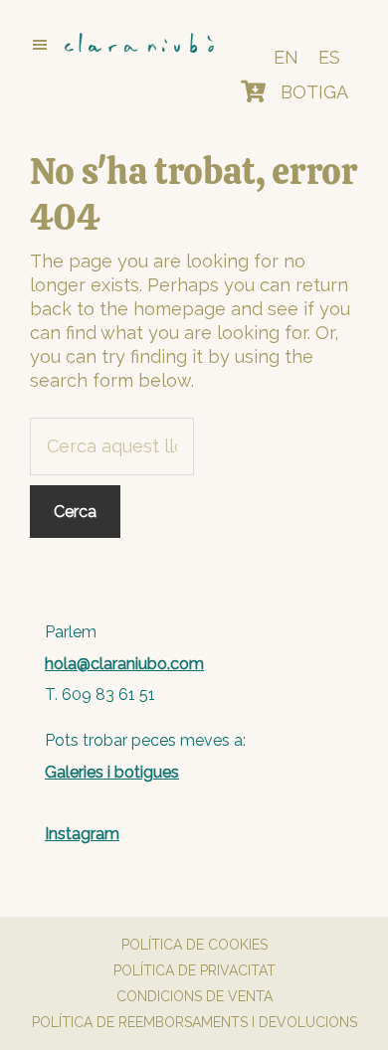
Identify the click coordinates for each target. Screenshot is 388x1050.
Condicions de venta (194, 996)
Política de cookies (194, 945)
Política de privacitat (194, 970)
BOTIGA (314, 92)
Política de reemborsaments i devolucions (194, 1022)
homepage (179, 308)
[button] (113, 45)
